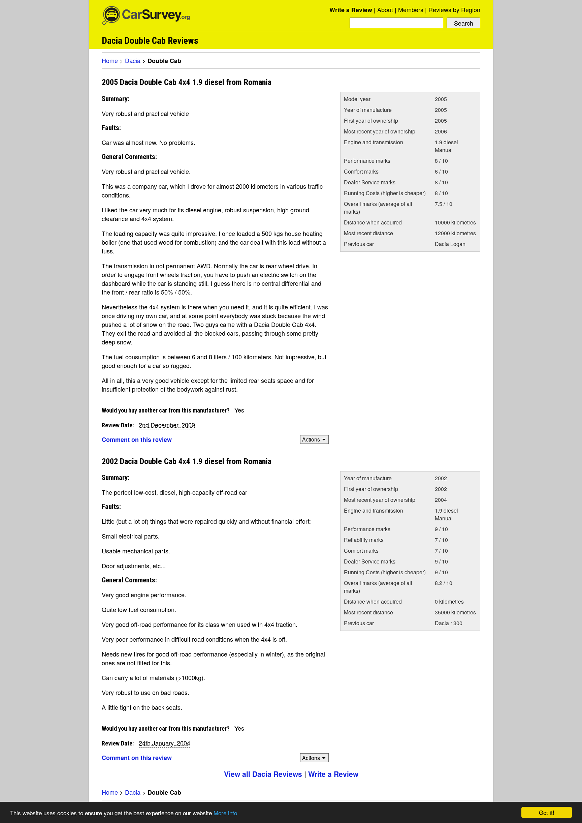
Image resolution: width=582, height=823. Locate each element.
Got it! (546, 812)
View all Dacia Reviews (263, 774)
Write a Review (350, 9)
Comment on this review (137, 439)
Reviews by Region (454, 9)
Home (110, 60)
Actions (311, 439)
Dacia (132, 60)
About (385, 9)
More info (225, 813)
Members (410, 9)
